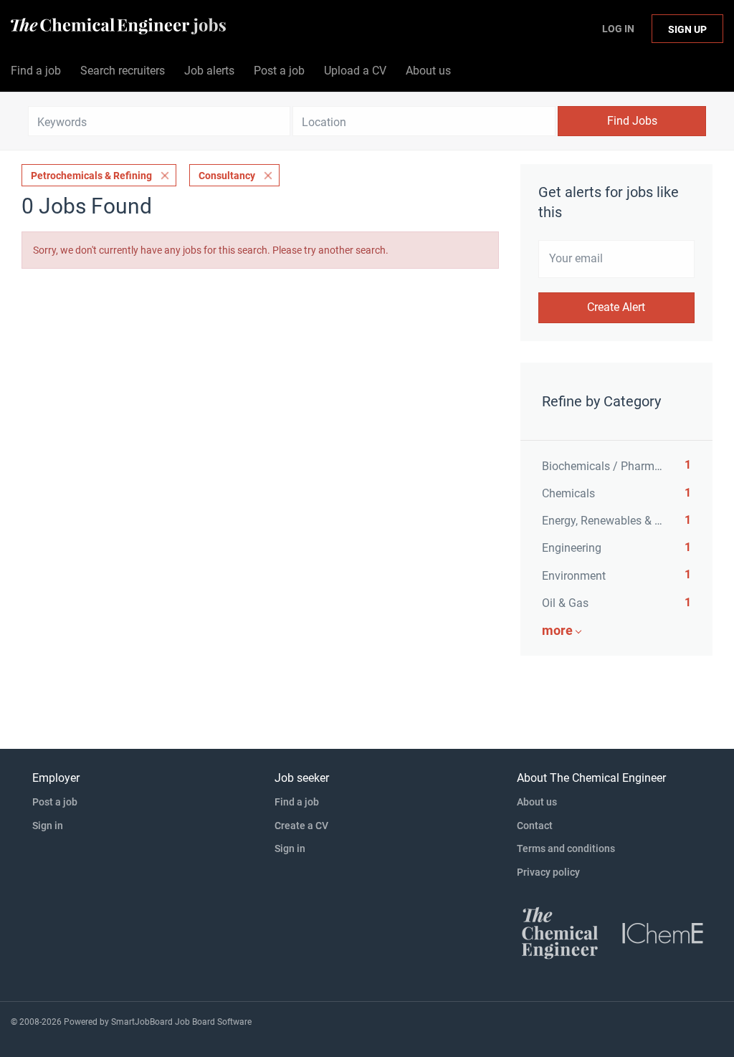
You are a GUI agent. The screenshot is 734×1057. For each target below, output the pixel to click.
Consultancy (227, 175)
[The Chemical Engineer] (560, 932)
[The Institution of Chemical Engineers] (663, 932)
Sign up (687, 29)
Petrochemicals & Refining (91, 175)
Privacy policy (548, 872)
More (557, 630)
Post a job (54, 802)
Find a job (297, 802)
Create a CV (301, 825)
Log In (618, 28)
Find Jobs (632, 121)
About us (537, 802)
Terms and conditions (566, 848)
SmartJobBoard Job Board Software (181, 1022)
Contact (535, 825)
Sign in (47, 825)
